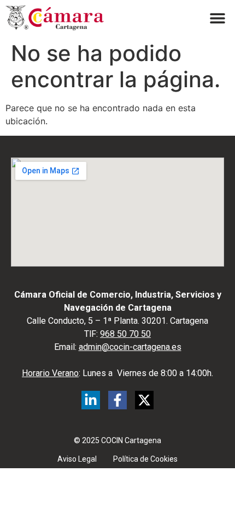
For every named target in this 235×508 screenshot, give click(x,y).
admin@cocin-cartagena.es (130, 347)
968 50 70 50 (125, 334)
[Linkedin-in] (90, 400)
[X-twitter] (144, 400)
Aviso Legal (77, 459)
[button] (217, 18)
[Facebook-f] (117, 400)
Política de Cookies (145, 459)
